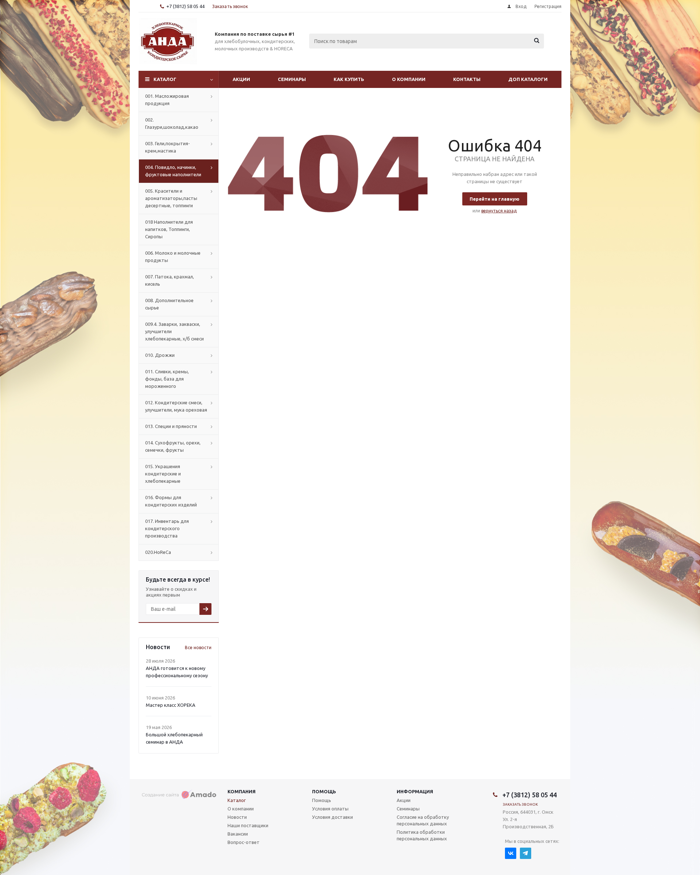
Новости (237, 817)
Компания (242, 791)
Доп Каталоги (528, 79)
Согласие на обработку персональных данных (423, 820)
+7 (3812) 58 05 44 (185, 6)
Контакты (467, 79)
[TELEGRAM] (525, 853)
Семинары (292, 79)
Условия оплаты (330, 808)
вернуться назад (499, 210)
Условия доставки (332, 817)
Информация (415, 791)
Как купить (349, 79)
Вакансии (238, 833)
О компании (408, 79)
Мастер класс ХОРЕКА (170, 705)
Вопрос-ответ (244, 842)
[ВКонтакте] (510, 853)
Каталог (164, 79)
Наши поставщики (248, 825)
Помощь (324, 791)
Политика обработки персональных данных (422, 835)
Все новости (198, 647)
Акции (241, 79)
